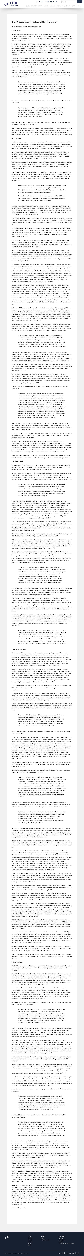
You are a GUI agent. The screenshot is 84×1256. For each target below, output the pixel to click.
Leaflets (61, 1241)
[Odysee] (48, 1)
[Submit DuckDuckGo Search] (79, 1)
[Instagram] (42, 1)
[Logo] (11, 4)
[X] (37, 1)
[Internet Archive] (53, 1)
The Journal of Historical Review (66, 1243)
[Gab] (56, 1)
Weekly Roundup (45, 1240)
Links (29, 1245)
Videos (29, 1240)
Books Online (62, 1240)
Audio (42, 1236)
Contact (30, 1241)
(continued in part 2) (18, 1208)
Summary (61, 1238)
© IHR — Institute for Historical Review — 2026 (16, 1253)
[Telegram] (40, 1)
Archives (61, 1236)
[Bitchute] (45, 1)
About (29, 1243)
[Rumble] (51, 1)
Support (30, 1238)
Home (29, 1236)
